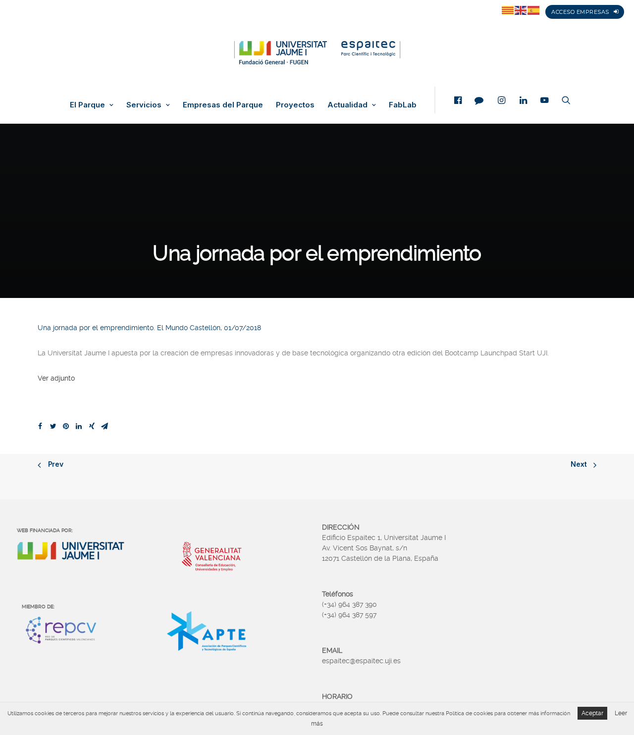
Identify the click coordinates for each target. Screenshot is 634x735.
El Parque (87, 104)
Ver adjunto (56, 378)
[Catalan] (508, 10)
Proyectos (295, 104)
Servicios (143, 104)
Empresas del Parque (223, 104)
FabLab (403, 104)
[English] (521, 10)
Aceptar (592, 713)
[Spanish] (534, 10)
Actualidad (347, 104)
